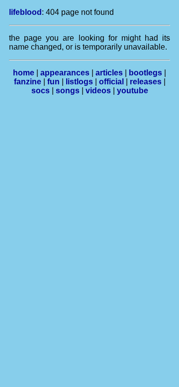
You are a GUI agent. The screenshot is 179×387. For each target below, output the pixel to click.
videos (98, 90)
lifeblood (25, 12)
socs (40, 90)
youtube (132, 90)
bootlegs (145, 72)
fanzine (27, 81)
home (23, 72)
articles (109, 72)
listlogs (79, 81)
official (111, 81)
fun (53, 81)
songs (68, 90)
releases (146, 81)
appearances (65, 72)
